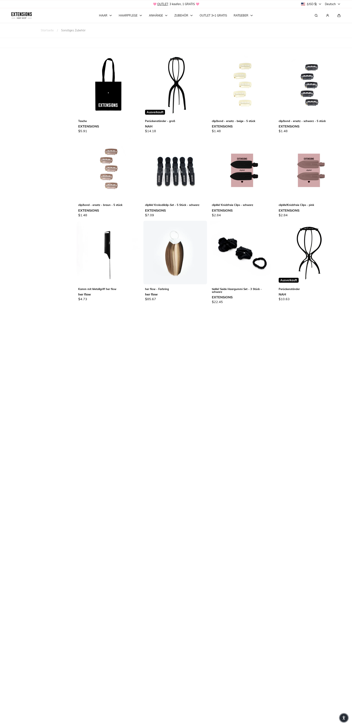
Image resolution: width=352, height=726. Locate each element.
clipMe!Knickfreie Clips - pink (296, 204)
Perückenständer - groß (160, 121)
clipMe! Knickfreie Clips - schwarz (232, 204)
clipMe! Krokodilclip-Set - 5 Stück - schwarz (172, 204)
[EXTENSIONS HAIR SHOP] (21, 15)
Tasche (82, 121)
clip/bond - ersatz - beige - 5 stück (233, 121)
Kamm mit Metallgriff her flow (97, 289)
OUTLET (162, 4)
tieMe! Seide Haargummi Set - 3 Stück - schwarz (237, 290)
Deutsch (330, 4)
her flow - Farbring (157, 289)
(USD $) (312, 4)
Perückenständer (289, 289)
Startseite (47, 30)
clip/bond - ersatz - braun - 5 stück (100, 204)
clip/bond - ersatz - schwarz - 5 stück (302, 121)
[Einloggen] (327, 15)
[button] (339, 15)
